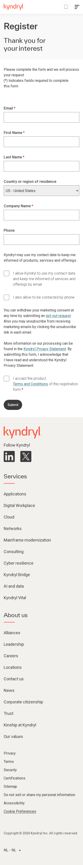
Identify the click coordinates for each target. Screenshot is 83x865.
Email (9, 108)
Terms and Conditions (30, 384)
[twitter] (25, 456)
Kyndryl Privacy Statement (45, 349)
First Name (13, 132)
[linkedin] (9, 456)
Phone (9, 230)
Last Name (13, 157)
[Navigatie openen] (77, 7)
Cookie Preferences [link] (20, 811)
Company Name (18, 206)
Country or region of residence (30, 181)
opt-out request (58, 316)
